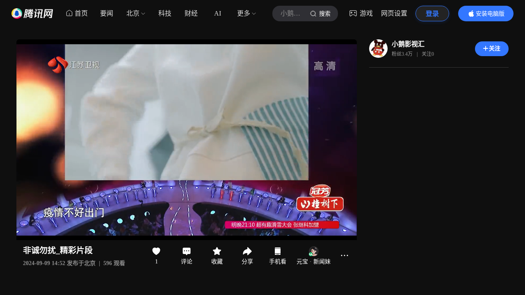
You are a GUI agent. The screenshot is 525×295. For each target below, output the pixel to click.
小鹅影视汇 (408, 44)
